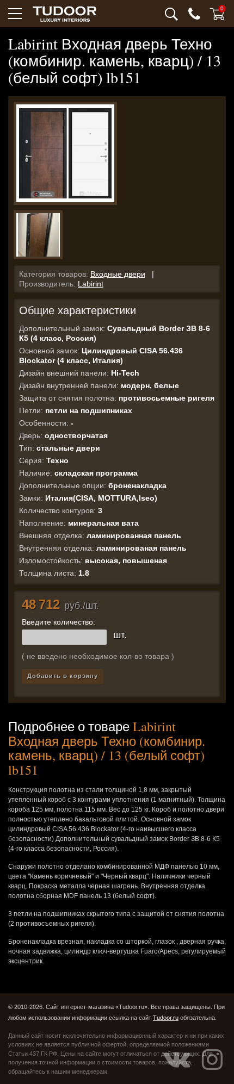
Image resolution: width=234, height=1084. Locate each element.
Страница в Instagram (212, 1059)
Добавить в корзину (62, 675)
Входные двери (117, 274)
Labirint (90, 283)
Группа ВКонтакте (176, 1059)
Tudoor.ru (165, 1017)
